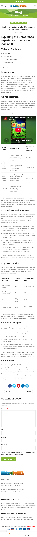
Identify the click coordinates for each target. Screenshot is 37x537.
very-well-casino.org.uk (21, 15)
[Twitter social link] (16, 2)
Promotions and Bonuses (10, 59)
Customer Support (8, 65)
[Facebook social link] (14, 2)
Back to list (18, 391)
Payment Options (8, 62)
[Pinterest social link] (18, 2)
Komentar (4, 409)
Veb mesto (4, 444)
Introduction (6, 53)
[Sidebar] (2, 163)
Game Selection (7, 56)
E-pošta (4, 437)
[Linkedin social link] (21, 2)
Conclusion (6, 68)
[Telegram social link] (23, 2)
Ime (2, 429)
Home (10, 15)
